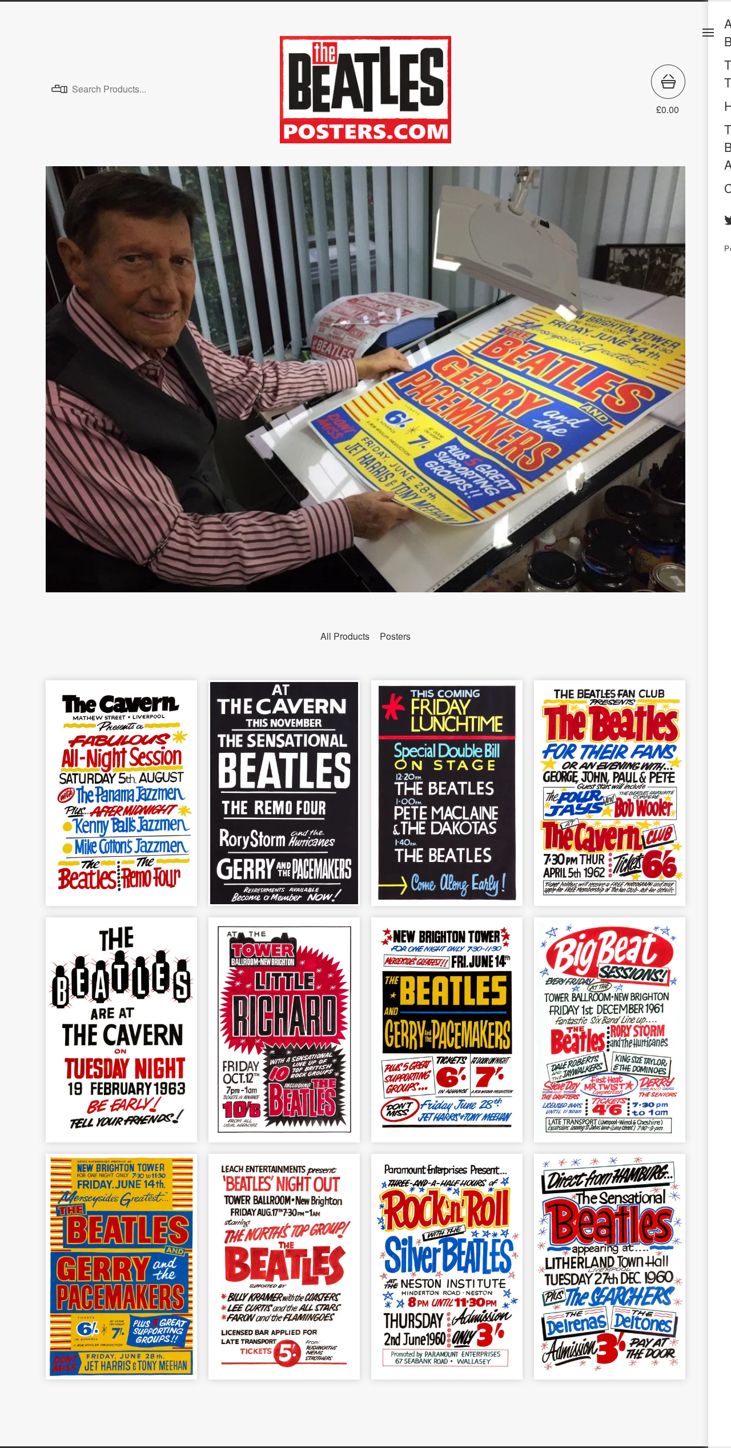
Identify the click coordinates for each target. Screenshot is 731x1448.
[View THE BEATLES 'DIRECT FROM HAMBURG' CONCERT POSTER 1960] (609, 1272)
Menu (708, 33)
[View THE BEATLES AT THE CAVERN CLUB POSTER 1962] (284, 798)
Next (664, 377)
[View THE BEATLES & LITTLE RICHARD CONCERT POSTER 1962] (284, 1035)
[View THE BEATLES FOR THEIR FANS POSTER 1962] (609, 798)
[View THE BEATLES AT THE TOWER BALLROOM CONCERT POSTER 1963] (447, 1035)
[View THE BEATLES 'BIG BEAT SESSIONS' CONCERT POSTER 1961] (609, 1035)
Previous (66, 377)
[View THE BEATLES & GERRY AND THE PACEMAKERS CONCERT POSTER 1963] (121, 1272)
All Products (344, 636)
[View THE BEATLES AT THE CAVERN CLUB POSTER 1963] (121, 1035)
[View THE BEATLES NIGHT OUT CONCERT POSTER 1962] (284, 1272)
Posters (395, 636)
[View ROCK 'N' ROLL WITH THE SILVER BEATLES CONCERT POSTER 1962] (447, 1272)
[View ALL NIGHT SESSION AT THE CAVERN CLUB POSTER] (121, 798)
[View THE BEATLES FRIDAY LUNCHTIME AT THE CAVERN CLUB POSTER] (447, 798)
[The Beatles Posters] (365, 89)
